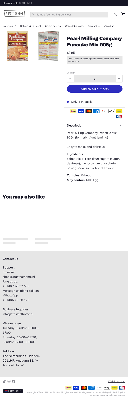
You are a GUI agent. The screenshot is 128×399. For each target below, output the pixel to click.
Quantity (71, 72)
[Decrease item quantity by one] (70, 78)
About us (109, 25)
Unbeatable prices (74, 25)
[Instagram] (9, 381)
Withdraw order (116, 381)
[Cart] (122, 14)
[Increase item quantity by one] (119, 78)
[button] (94, 89)
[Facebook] (13, 381)
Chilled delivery (53, 25)
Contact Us (94, 25)
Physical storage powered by (107, 393)
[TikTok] (4, 381)
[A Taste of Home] (14, 14)
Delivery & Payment (30, 25)
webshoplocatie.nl (116, 395)
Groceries (8, 25)
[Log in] (114, 14)
